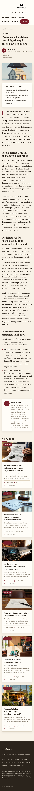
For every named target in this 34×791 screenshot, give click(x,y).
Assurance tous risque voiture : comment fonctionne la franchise (13, 517)
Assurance (21, 17)
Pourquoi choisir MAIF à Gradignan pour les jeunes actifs (12, 711)
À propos (15, 21)
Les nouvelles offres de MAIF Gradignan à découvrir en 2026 (12, 662)
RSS (23, 765)
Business (25, 13)
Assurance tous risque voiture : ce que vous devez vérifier (16, 614)
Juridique (5, 17)
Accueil (4, 13)
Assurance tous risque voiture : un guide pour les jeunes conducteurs (13, 468)
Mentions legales (14, 765)
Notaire (13, 17)
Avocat (17, 13)
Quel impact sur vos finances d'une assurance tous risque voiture (14, 566)
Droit (11, 13)
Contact (24, 21)
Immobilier (6, 21)
